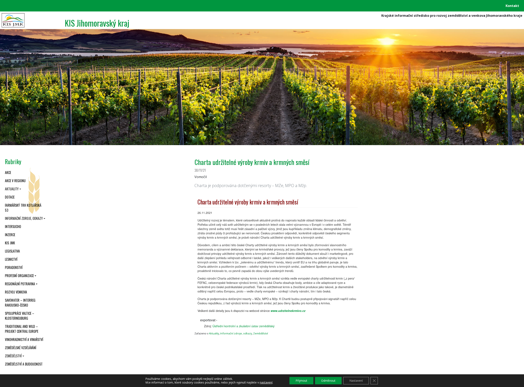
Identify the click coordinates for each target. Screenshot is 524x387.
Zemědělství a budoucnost (24, 364)
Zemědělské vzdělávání (20, 347)
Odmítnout (328, 380)
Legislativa (12, 251)
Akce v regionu (15, 180)
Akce (8, 172)
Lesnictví (11, 259)
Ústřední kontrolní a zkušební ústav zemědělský (243, 326)
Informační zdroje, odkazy (24, 218)
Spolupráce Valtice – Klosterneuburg (19, 316)
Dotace (10, 197)
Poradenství (14, 267)
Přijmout (301, 380)
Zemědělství (13, 355)
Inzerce (10, 234)
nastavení (266, 382)
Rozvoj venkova (16, 292)
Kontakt (512, 5)
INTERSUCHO (13, 226)
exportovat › (208, 320)
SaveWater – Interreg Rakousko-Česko (20, 303)
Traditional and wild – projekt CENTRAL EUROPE (21, 329)
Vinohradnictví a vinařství (24, 339)
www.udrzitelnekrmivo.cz (288, 311)
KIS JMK (10, 242)
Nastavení (356, 380)
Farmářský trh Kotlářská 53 (23, 208)
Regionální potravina (20, 283)
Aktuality (12, 188)
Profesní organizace (19, 275)
